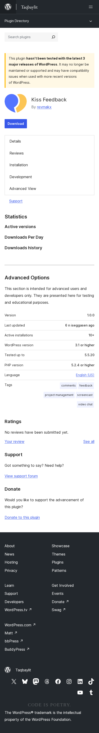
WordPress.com (20, 625)
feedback (86, 385)
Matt (11, 633)
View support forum (21, 476)
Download (16, 124)
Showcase (61, 546)
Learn (9, 585)
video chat (85, 404)
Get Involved (63, 585)
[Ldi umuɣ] (91, 7)
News (9, 554)
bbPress (14, 641)
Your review (14, 441)
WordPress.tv (18, 609)
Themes (58, 554)
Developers (14, 601)
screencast (85, 395)
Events (58, 593)
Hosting (11, 562)
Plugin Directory (17, 21)
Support (16, 201)
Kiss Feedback (49, 100)
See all (88, 441)
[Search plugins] (53, 37)
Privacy (11, 570)
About (10, 546)
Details (15, 141)
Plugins (58, 562)
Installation (18, 165)
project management (59, 395)
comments (68, 385)
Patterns (59, 570)
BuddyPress (17, 649)
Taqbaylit (23, 670)
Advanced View (22, 188)
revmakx (44, 107)
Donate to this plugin (22, 517)
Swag (59, 609)
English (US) (85, 375)
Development (20, 177)
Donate (60, 601)
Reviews (16, 153)
